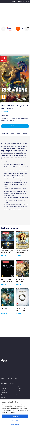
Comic (3, 397)
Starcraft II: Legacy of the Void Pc (7, 251)
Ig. (5, 378)
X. (8, 378)
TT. (12, 378)
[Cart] (26, 29)
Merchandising (20, 390)
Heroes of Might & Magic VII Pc (22, 280)
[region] (15, 413)
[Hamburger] (3, 29)
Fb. (2, 378)
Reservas (14, 1)
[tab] (4, 134)
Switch (3, 108)
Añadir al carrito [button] (22, 246)
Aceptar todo (15, 416)
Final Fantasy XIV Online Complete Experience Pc (6, 280)
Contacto (18, 395)
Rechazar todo (15, 424)
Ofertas (27, 1)
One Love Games (5, 395)
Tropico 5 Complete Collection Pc (22, 251)
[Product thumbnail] (7, 240)
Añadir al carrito (15, 126)
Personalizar (15, 420)
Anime (17, 392)
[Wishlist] (22, 29)
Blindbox (18, 388)
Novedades (21, 1)
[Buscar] (18, 29)
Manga (17, 386)
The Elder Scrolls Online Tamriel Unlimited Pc (21, 309)
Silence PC (4, 308)
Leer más (7, 246)
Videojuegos (9, 108)
